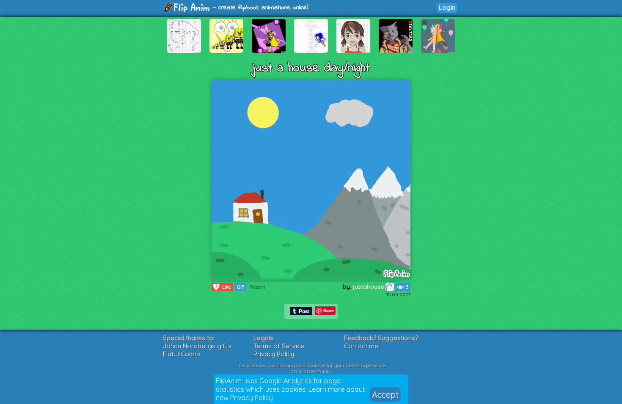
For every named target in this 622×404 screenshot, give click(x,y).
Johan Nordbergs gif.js (197, 346)
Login (447, 7)
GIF (240, 287)
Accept (385, 394)
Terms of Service (278, 346)
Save (328, 310)
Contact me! (362, 346)
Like (223, 287)
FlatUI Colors (182, 354)
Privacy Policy (251, 397)
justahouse (369, 286)
